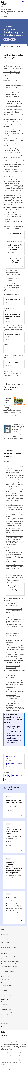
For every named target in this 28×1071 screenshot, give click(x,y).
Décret (8, 470)
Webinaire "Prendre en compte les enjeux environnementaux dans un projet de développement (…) (14, 902)
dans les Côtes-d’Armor (14, 278)
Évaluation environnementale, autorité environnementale (13, 974)
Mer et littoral (4, 958)
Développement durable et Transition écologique (11, 976)
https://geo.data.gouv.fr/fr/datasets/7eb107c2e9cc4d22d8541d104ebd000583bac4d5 (15, 708)
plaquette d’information (7, 397)
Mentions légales (15, 1060)
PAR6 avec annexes (14, 233)
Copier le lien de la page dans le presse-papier (21, 775)
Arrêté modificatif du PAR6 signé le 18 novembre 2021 (15, 261)
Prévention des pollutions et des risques (9, 966)
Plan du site (3, 1060)
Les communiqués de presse (7, 937)
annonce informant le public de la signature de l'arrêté (13, 316)
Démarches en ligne (5, 939)
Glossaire (9, 1060)
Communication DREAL (6, 950)
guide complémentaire (16, 423)
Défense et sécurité (5, 979)
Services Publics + (4, 934)
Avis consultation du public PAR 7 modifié (14, 801)
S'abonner (9, 780)
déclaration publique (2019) (12, 335)
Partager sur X (8, 775)
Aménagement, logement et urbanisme (9, 964)
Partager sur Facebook (4, 775)
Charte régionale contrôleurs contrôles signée (13, 588)
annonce (8, 348)
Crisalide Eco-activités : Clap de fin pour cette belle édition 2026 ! (14, 831)
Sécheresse (3, 1017)
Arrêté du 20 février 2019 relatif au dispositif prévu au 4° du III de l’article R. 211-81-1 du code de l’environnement (15, 542)
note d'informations (12, 362)
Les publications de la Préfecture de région (10, 995)
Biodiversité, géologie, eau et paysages (9, 956)
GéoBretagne (4, 990)
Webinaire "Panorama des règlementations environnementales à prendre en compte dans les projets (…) (14, 867)
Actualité (6, 39)
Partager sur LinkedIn (12, 775)
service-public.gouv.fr (14, 1052)
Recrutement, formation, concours (8, 947)
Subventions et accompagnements (8, 1012)
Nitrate (13, 39)
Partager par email (17, 775)
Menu (26, 1)
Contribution (16, 1062)
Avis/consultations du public (7, 1007)
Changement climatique (6, 1014)
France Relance (4, 1004)
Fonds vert (3, 1001)
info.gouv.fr (4, 1052)
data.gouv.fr (15, 1055)
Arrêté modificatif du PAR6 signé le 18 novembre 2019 (15, 247)
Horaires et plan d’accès (6, 945)
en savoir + (14, 738)
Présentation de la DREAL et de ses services (10, 932)
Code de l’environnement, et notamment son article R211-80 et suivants (15, 466)
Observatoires (4, 993)
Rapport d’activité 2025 (6, 1020)
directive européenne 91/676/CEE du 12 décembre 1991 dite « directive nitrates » (11, 72)
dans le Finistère (12, 280)
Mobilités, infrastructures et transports (9, 969)
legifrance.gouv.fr (5, 1055)
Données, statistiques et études (7, 971)
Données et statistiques (6, 985)
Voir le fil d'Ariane (4, 16)
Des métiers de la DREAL (6, 1009)
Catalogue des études (5, 988)
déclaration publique (12, 299)
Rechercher (23, 1)
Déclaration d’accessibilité (6, 1062)
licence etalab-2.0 (4, 1069)
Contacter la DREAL (5, 942)
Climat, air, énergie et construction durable (10, 961)
